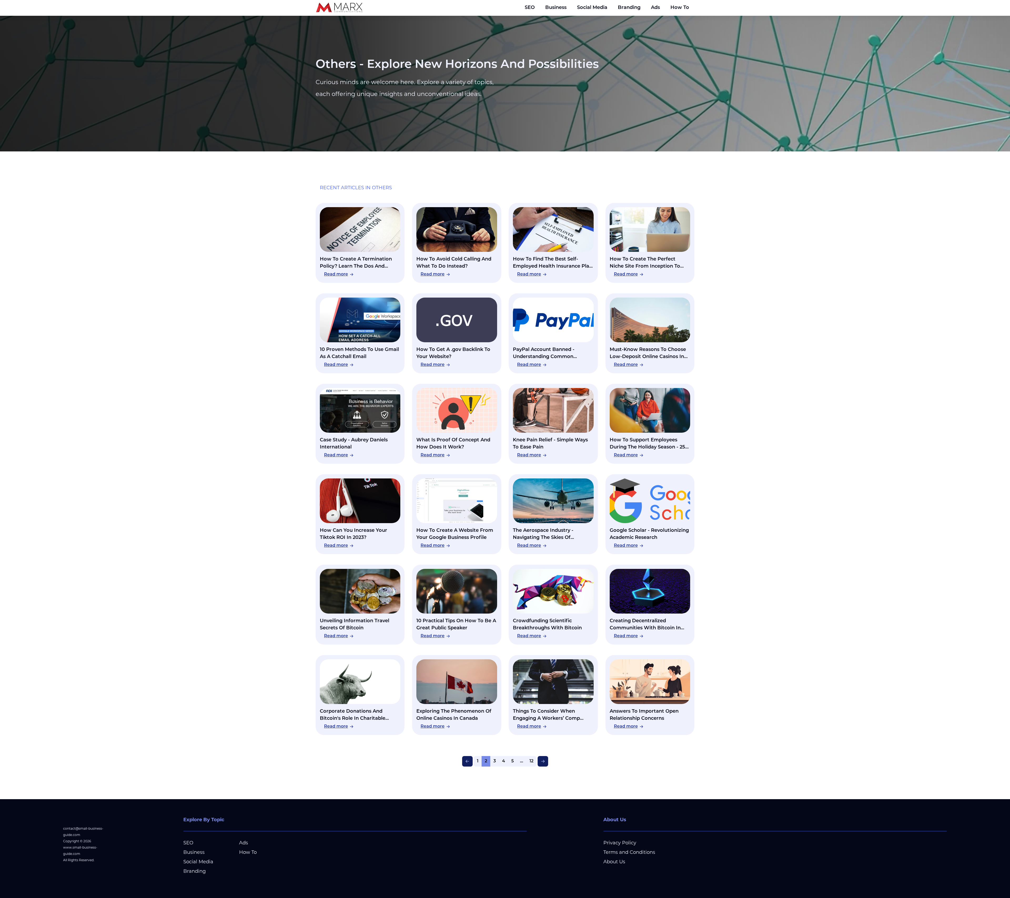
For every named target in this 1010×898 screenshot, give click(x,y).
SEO (530, 8)
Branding (629, 8)
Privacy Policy (619, 843)
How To (679, 8)
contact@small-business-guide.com (83, 831)
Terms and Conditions (629, 852)
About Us (614, 862)
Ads (655, 8)
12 (531, 761)
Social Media (592, 8)
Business (556, 8)
